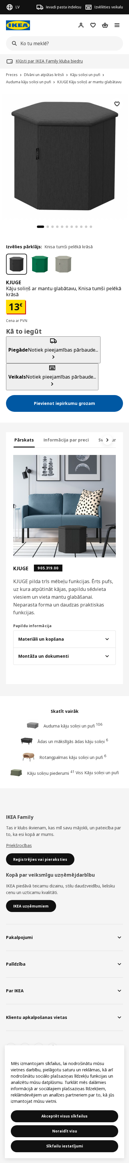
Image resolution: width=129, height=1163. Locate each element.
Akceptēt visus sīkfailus (64, 1116)
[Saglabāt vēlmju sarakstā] (117, 104)
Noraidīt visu (64, 1131)
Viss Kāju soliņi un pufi (97, 772)
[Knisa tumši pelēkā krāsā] (16, 264)
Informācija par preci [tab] (66, 440)
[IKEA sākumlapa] (18, 25)
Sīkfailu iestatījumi (64, 1146)
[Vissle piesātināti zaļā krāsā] (39, 264)
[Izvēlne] (117, 25)
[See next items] (107, 440)
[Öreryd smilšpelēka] (63, 264)
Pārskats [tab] (24, 440)
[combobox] (62, 43)
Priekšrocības (19, 845)
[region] (64, 155)
